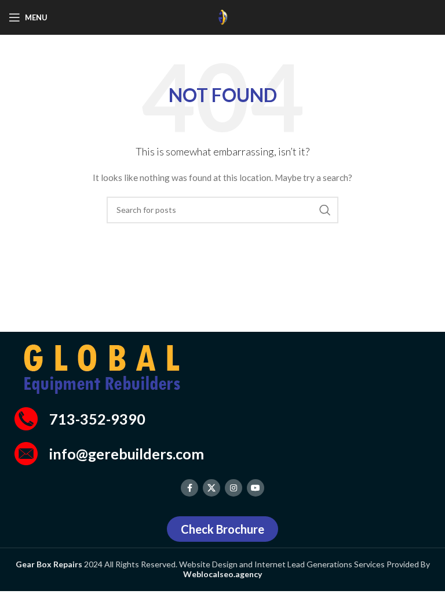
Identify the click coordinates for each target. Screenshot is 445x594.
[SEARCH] (325, 210)
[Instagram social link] (233, 488)
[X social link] (211, 488)
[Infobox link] (222, 418)
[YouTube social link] (255, 488)
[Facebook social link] (189, 488)
